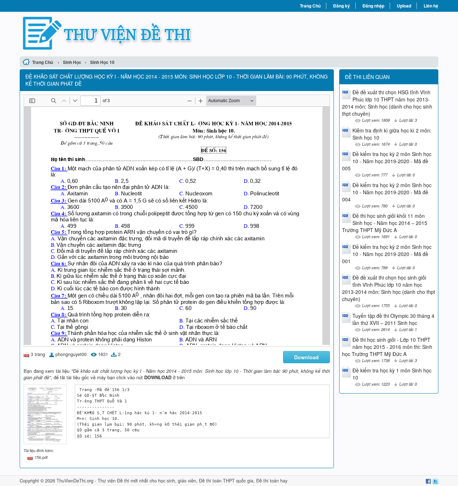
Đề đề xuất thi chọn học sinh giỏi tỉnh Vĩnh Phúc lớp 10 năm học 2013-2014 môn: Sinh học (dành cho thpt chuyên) (388, 288)
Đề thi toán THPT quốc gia (226, 480)
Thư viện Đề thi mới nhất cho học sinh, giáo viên (147, 480)
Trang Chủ (310, 5)
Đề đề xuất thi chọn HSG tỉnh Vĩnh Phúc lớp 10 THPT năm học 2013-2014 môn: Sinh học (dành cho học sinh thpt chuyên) (387, 103)
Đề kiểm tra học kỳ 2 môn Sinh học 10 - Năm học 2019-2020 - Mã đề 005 (387, 161)
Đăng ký (341, 5)
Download (306, 357)
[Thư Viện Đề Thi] (124, 33)
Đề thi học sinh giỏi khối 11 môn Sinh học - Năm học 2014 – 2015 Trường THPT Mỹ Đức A (384, 223)
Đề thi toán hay (271, 480)
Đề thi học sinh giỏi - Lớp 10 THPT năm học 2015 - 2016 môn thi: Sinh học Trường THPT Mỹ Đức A (387, 346)
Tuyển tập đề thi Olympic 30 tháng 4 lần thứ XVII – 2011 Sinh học (393, 319)
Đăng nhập (373, 5)
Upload (404, 5)
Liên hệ (431, 5)
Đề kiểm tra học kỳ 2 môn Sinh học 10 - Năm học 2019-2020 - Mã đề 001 (387, 254)
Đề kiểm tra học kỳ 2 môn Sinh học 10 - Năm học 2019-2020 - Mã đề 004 (387, 192)
